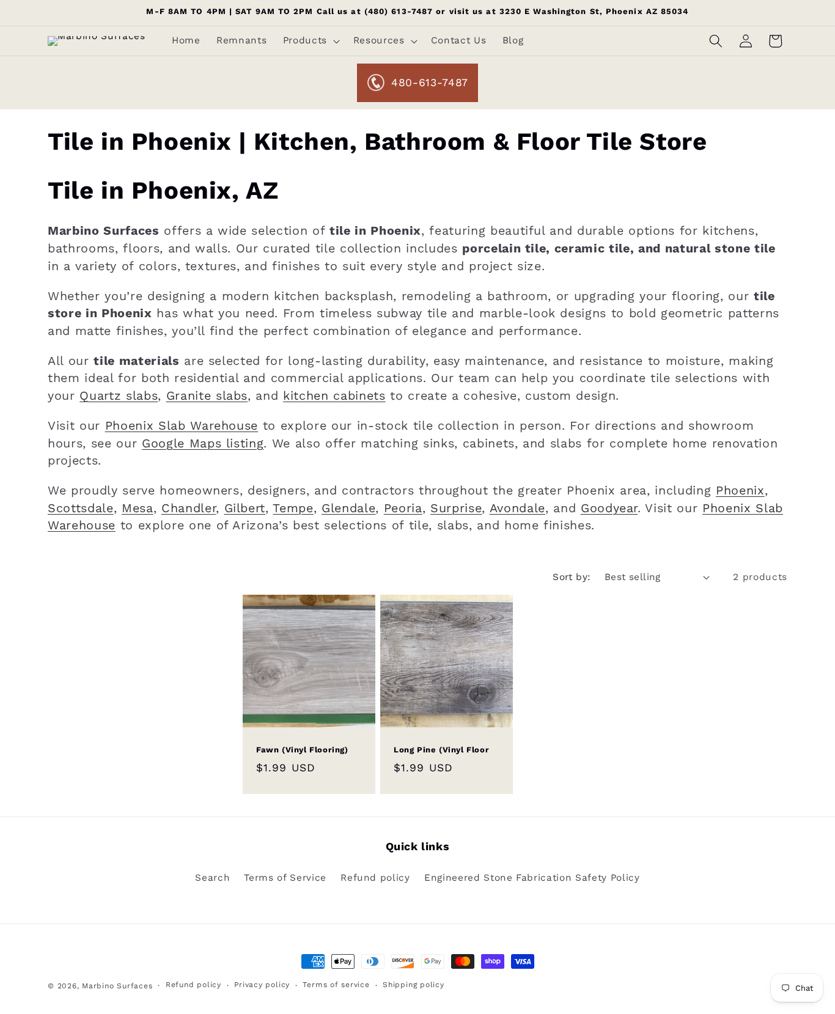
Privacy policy (262, 984)
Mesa (137, 508)
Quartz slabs (118, 396)
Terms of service (336, 984)
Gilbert (245, 508)
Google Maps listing (203, 443)
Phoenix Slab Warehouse (182, 426)
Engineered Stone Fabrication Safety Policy (532, 877)
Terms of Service (285, 877)
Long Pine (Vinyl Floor (441, 750)
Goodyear (609, 508)
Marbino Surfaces (117, 986)
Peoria (403, 508)
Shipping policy (413, 984)
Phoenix (740, 490)
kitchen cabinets (334, 396)
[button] (309, 41)
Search (212, 877)
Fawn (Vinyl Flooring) (302, 750)
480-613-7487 (429, 82)
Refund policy (375, 877)
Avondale (517, 508)
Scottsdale (81, 508)
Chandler (188, 508)
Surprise (456, 508)
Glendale (348, 508)
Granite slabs (207, 396)
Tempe (293, 508)
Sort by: (572, 576)
